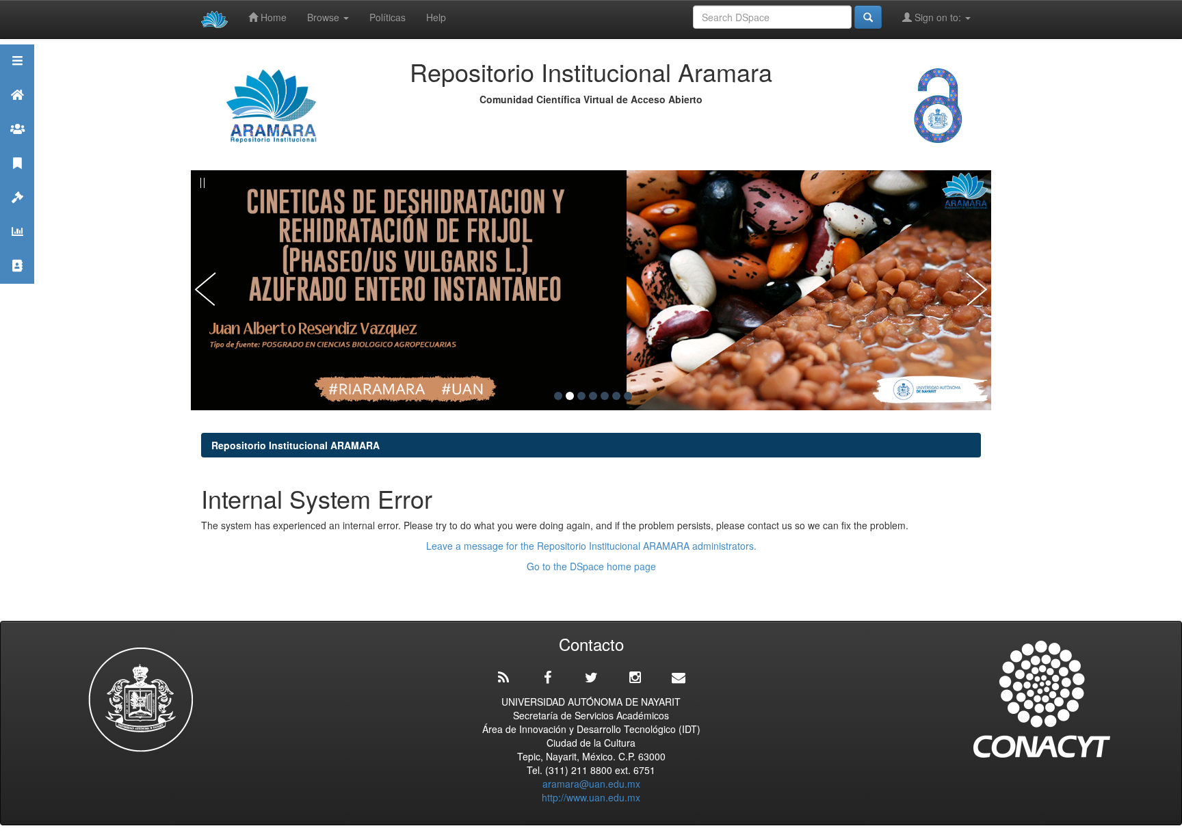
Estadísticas (17, 249)
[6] (616, 396)
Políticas (387, 17)
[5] (605, 396)
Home (272, 17)
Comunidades (17, 146)
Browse (324, 17)
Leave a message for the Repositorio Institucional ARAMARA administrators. (591, 545)
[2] (570, 396)
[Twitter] (591, 678)
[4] (593, 396)
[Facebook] (547, 678)
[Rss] (503, 678)
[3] (581, 396)
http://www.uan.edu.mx (591, 797)
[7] (628, 396)
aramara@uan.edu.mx (591, 783)
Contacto (17, 283)
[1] (558, 396)
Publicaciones (17, 180)
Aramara (17, 112)
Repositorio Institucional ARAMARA (295, 445)
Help (436, 17)
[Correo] (678, 678)
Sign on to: (938, 17)
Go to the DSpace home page (591, 566)
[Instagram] (635, 678)
